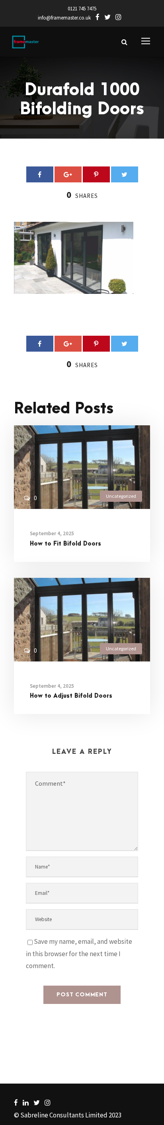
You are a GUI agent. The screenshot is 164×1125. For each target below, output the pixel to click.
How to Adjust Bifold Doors (71, 696)
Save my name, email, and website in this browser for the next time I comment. (79, 953)
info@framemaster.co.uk (64, 17)
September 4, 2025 (52, 533)
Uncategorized (121, 496)
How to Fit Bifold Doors (65, 543)
